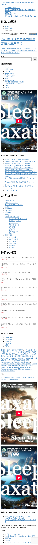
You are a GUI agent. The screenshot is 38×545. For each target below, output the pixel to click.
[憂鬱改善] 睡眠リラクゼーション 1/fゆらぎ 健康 (15, 272)
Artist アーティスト (11, 203)
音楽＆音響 (8, 235)
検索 (2, 56)
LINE (6, 345)
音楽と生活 (33, 34)
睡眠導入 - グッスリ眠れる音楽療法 (17, 159)
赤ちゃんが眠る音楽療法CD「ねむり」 (18, 170)
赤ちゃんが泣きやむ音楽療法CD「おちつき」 (21, 172)
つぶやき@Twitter (15, 221)
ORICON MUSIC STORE (13, 84)
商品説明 (8, 213)
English (7, 207)
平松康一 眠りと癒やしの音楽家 (12, 350)
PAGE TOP (35, 526)
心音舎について (10, 540)
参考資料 (12, 227)
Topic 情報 (8, 210)
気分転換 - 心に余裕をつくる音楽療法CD (19, 168)
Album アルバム (10, 201)
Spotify (7, 68)
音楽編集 (12, 245)
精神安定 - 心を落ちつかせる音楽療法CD (19, 166)
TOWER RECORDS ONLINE (14, 82)
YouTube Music (10, 75)
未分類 (7, 215)
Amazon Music (9, 73)
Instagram (8, 341)
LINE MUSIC (9, 77)
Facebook (8, 343)
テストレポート (14, 225)
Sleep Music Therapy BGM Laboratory (13, 358)
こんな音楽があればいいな (18, 219)
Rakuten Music (9, 80)
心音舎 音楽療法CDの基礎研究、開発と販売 (20, 536)
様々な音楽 (12, 237)
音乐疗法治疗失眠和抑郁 (20, 360)
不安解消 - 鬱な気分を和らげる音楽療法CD (20, 161)
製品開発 (12, 229)
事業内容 (8, 538)
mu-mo (7, 87)
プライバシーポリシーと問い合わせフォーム (20, 542)
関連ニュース (13, 231)
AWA (6, 78)
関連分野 (12, 233)
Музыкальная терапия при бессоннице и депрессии (16, 368)
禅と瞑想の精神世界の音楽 (23, 356)
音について (12, 241)
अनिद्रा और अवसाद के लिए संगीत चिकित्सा (19, 364)
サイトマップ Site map (12, 534)
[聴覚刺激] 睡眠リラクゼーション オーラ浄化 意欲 (16, 317)
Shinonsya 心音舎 (28, 377)
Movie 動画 (8, 208)
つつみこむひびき (11, 190)
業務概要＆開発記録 (12, 217)
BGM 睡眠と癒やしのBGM (14, 205)
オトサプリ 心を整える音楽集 (20, 352)
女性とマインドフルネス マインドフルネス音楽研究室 (17, 257)
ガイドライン (13, 223)
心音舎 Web (9, 337)
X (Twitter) (8, 339)
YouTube (7, 71)
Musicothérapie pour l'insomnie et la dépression (15, 362)
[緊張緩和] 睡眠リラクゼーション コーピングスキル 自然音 (19, 304)
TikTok (7, 346)
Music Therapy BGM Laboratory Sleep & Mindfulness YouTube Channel (18, 517)
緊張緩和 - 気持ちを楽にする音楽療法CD (19, 163)
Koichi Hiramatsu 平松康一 (9, 379)
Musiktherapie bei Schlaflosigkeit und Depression (16, 364)
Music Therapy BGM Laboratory (11, 377)
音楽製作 (12, 247)
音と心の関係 (13, 239)
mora (6, 85)
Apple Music (9, 70)
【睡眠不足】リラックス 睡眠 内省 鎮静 (13, 310)
